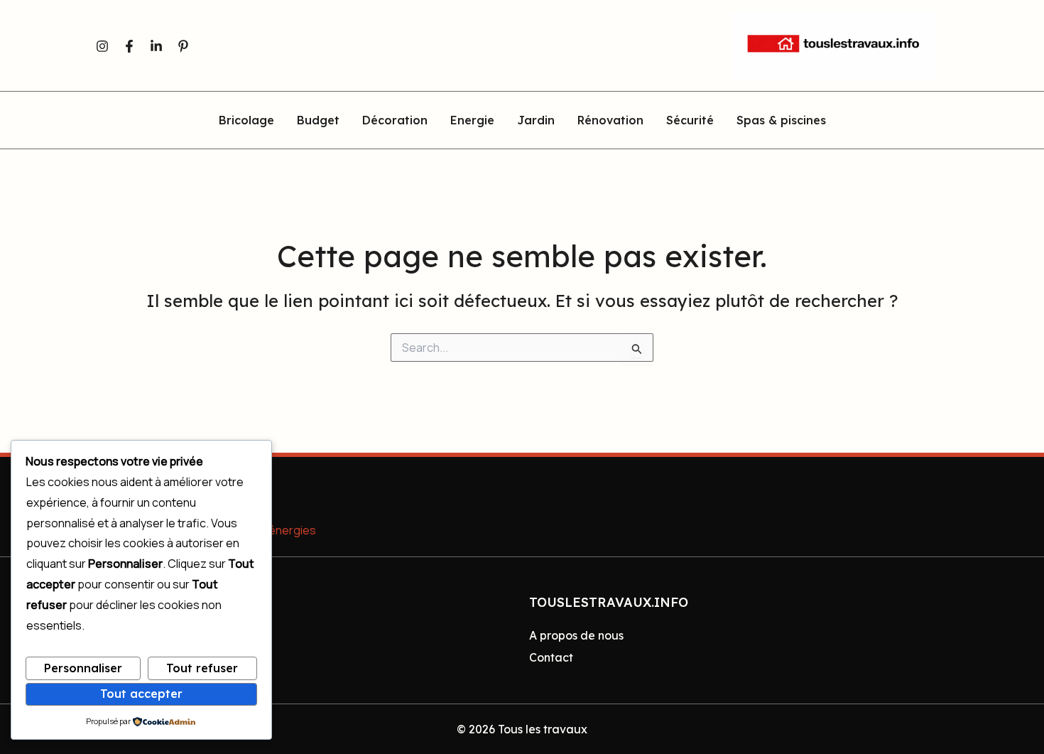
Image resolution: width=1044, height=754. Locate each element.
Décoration (395, 120)
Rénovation (610, 120)
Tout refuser (202, 668)
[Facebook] (129, 46)
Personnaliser (83, 668)
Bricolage (246, 120)
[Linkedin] (156, 46)
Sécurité (690, 120)
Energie (472, 120)
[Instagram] (102, 46)
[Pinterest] (183, 46)
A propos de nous (576, 635)
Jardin (536, 120)
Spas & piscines (781, 120)
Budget (318, 120)
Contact (551, 657)
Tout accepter (141, 693)
